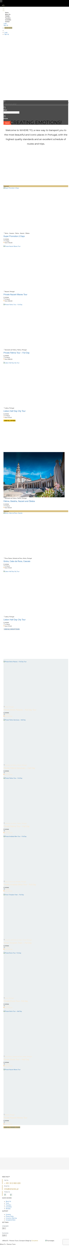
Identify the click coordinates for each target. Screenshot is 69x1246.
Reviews (8, 1208)
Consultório (35, 1240)
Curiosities (8, 20)
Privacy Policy (10, 1216)
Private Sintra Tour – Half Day (16, 1059)
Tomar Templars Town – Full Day (18, 942)
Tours (7, 1203)
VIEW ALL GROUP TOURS (12, 629)
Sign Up (6, 25)
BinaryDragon (6, 1242)
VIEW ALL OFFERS (9, 420)
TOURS (7, 16)
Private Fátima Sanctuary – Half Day (19, 768)
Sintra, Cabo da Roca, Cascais (17, 561)
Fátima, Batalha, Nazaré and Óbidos (19, 501)
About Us (7, 14)
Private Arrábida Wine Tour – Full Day (20, 884)
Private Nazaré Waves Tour (15, 294)
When (5, 110)
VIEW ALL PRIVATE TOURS (12, 1127)
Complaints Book (10, 1220)
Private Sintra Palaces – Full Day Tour (20, 709)
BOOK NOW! (8, 28)
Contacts (8, 1214)
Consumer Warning (11, 1218)
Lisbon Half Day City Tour (15, 410)
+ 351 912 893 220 (12, 1183)
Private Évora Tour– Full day (16, 1001)
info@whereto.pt (11, 1188)
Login (5, 23)
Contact (7, 21)
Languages (5, 1226)
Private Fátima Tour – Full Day (16, 352)
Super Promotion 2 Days (14, 236)
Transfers (8, 18)
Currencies (5, 1233)
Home (7, 12)
